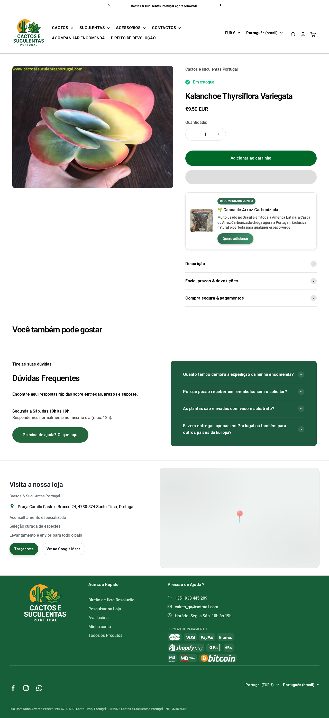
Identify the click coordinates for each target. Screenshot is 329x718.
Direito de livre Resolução (111, 600)
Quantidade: (196, 122)
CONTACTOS (164, 27)
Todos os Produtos (105, 635)
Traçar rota (23, 549)
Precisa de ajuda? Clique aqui (50, 434)
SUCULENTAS (92, 27)
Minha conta (99, 626)
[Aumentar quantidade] (218, 134)
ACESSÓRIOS (128, 27)
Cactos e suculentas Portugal (211, 69)
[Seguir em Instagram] (26, 688)
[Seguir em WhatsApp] (39, 688)
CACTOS (60, 27)
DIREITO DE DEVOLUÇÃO (133, 38)
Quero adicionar (235, 239)
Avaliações (98, 617)
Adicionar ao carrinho (251, 158)
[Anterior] (109, 5)
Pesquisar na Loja (104, 609)
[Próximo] (221, 5)
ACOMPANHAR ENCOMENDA (78, 38)
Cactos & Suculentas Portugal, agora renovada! (164, 6)
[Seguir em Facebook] (13, 688)
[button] (251, 177)
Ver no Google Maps (63, 549)
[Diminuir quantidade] (193, 134)
